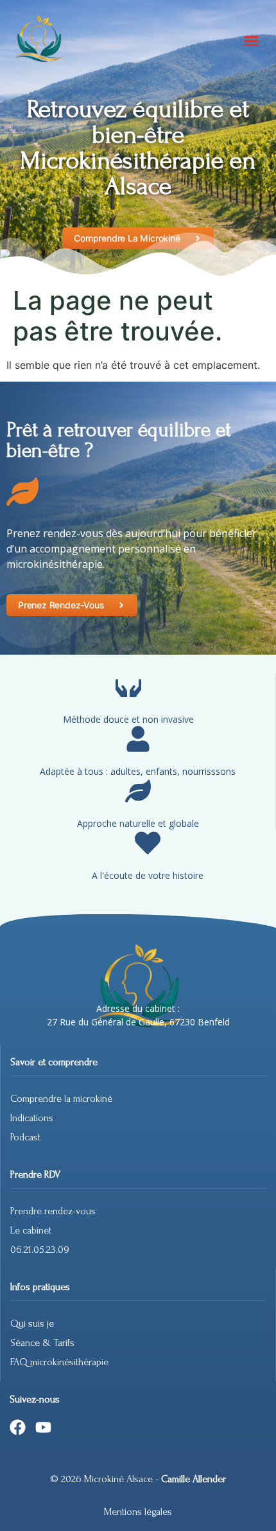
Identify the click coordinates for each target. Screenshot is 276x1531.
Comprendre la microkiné (61, 1098)
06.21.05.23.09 (39, 1249)
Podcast (25, 1137)
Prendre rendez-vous (53, 1211)
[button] (251, 40)
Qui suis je (32, 1323)
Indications (31, 1118)
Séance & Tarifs (42, 1343)
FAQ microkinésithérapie (60, 1362)
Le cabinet (30, 1230)
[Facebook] (18, 1427)
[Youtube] (43, 1427)
